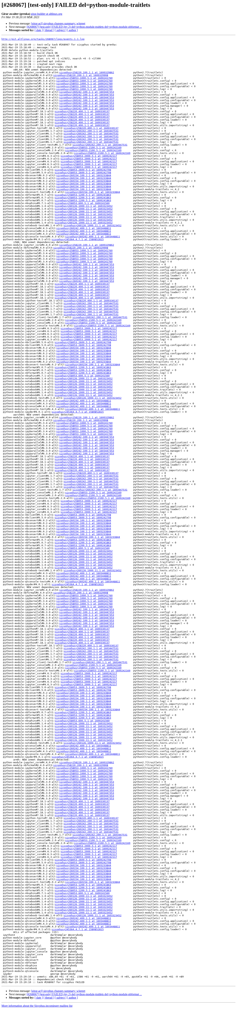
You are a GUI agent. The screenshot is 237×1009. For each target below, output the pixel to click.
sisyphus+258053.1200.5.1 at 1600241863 (83, 194)
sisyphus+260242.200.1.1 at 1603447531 (91, 130)
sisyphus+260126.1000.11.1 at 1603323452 (84, 206)
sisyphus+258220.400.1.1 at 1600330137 (82, 111)
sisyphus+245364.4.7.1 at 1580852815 (78, 239)
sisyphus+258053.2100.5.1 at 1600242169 (93, 147)
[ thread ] (49, 30)
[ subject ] (60, 30)
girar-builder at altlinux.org (46, 13)
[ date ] (39, 30)
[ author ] (72, 30)
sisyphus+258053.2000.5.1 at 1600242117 (89, 156)
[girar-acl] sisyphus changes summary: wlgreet (58, 23)
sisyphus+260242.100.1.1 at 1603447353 (86, 92)
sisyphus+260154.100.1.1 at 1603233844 (83, 175)
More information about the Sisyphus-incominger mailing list (36, 1005)
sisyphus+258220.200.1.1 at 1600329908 (80, 75)
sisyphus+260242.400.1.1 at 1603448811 (83, 228)
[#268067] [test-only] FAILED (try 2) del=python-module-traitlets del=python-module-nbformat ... (84, 26)
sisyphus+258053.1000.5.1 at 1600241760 (84, 78)
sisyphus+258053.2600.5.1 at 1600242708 (83, 169)
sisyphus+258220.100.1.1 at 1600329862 (86, 72)
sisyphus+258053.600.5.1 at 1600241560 (82, 203)
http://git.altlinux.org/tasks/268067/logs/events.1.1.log (42, 39)
